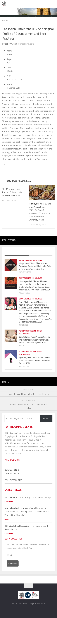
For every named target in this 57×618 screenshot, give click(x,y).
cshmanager (11, 43)
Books (5, 20)
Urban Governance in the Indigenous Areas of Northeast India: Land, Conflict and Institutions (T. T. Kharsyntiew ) (28, 446)
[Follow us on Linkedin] (53, 240)
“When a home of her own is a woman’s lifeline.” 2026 (34, 360)
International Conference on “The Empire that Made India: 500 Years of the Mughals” (27, 512)
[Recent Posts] (17, 252)
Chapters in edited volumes (30, 278)
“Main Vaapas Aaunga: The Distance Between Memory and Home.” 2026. (34, 339)
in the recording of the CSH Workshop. (28, 497)
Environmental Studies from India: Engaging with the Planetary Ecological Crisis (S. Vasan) (27, 436)
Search (46, 418)
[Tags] (41, 252)
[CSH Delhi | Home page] (4, 3)
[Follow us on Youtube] (48, 240)
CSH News (9, 501)
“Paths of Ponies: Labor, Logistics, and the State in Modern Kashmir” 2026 (35, 285)
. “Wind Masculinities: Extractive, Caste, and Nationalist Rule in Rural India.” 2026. (35, 266)
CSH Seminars (13, 480)
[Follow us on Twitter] (39, 240)
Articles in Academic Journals (31, 260)
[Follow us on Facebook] (34, 240)
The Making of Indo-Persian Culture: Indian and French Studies (12, 192)
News (7, 519)
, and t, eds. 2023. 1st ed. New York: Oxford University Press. (40, 211)
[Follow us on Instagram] (44, 240)
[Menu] (53, 4)
